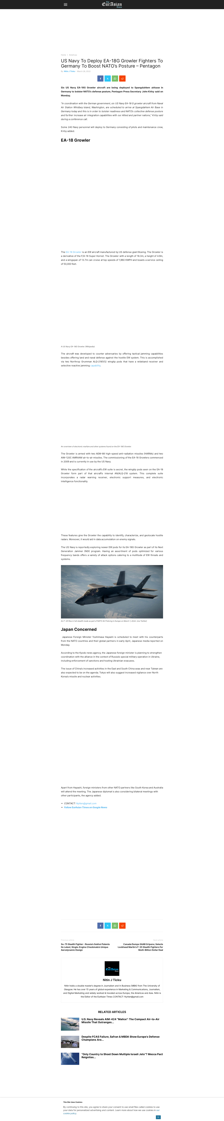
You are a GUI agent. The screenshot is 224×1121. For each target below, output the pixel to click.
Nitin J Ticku (69, 71)
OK (158, 1117)
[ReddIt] (122, 78)
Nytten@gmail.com (86, 803)
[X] (108, 78)
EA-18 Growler (74, 252)
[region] (112, 33)
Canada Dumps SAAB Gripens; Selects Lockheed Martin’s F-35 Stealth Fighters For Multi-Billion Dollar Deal (140, 947)
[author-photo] (112, 975)
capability (95, 365)
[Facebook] (100, 78)
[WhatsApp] (115, 78)
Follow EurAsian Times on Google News (86, 807)
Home (63, 55)
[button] (65, 4)
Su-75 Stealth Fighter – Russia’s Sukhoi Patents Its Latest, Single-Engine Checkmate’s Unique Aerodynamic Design (85, 947)
